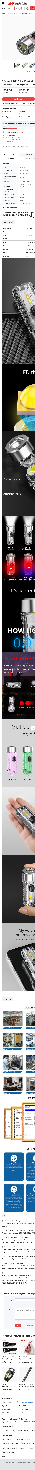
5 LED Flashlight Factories (10, 1444)
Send (17, 1325)
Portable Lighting (23, 1430)
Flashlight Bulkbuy (8, 1453)
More (3, 1456)
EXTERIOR (22, 1412)
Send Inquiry (18, 99)
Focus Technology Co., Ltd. (24, 1462)
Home (3, 13)
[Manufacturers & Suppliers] (17, 3)
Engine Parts (5, 1406)
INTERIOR (5, 1412)
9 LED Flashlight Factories (23, 1439)
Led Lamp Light (7, 1439)
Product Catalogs (28, 1402)
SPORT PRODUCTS (7, 1409)
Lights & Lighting (11, 13)
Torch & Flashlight (8, 1430)
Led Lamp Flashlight (9, 1448)
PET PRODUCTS (23, 1409)
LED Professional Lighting (23, 13)
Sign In (5, 146)
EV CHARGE (22, 1406)
